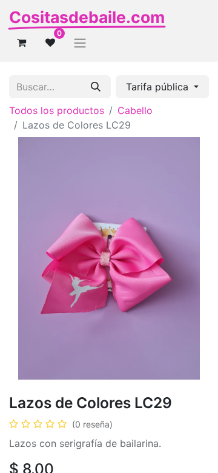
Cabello (135, 110)
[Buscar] (96, 86)
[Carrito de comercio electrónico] (21, 42)
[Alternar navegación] (80, 42)
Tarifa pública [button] (158, 87)
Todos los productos (56, 110)
